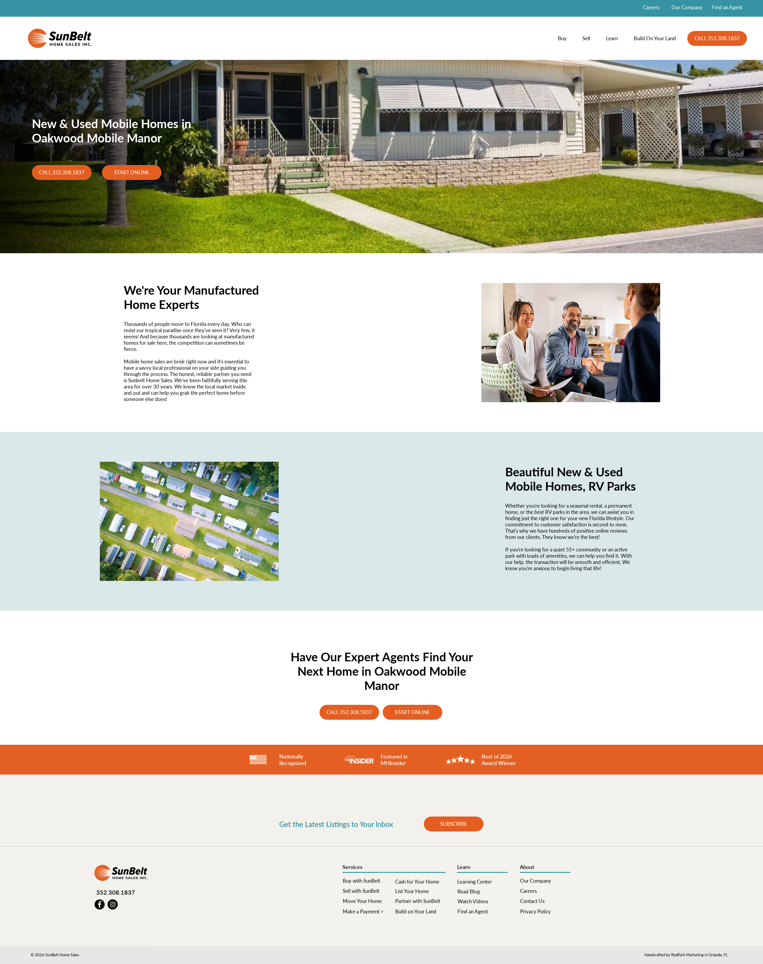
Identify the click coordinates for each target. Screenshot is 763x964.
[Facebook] (99, 904)
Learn (463, 867)
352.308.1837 (115, 892)
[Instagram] (113, 904)
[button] (565, 38)
